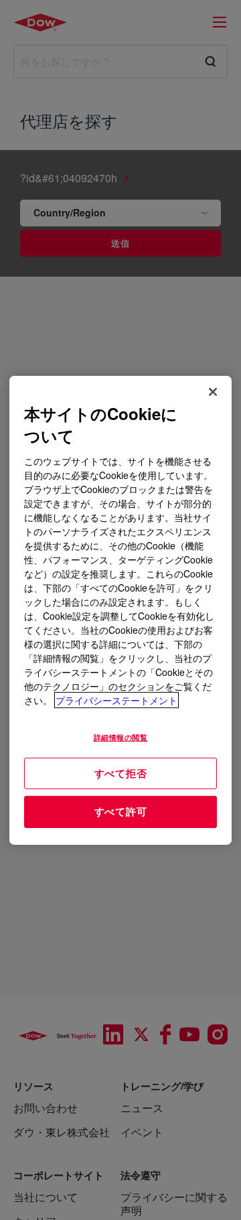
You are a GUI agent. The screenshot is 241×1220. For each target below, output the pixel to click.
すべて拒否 (120, 772)
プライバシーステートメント (116, 700)
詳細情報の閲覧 (121, 737)
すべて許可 (120, 811)
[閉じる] (213, 391)
